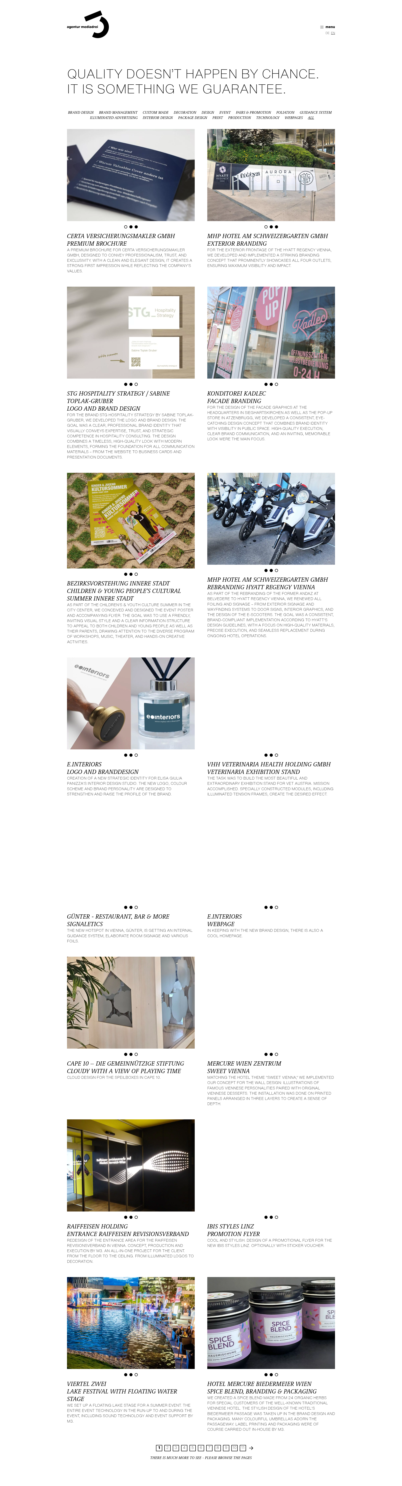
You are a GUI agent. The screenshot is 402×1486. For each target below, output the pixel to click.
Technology (268, 118)
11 (243, 1442)
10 (234, 1442)
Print (218, 118)
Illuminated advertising (114, 118)
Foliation (285, 113)
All (311, 118)
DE (328, 33)
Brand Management (118, 113)
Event (225, 113)
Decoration (185, 113)
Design (208, 113)
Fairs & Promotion (253, 113)
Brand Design (81, 113)
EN (333, 33)
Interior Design (158, 118)
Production (239, 118)
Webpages (294, 118)
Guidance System (316, 113)
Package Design (192, 118)
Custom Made (156, 113)
